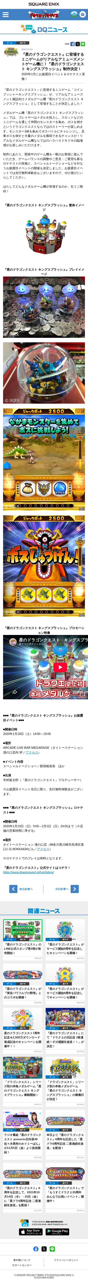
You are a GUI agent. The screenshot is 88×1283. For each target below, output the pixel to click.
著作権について (21, 1260)
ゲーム (9, 43)
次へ (62, 889)
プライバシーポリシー (66, 1260)
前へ (26, 889)
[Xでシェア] (44, 1248)
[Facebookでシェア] (35, 1248)
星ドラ (22, 43)
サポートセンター (22, 1265)
